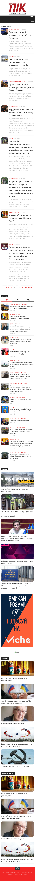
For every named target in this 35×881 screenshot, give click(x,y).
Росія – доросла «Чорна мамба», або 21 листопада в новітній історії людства (21, 431)
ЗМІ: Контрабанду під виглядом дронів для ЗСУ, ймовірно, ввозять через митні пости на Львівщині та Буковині (16, 586)
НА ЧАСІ (24, 81)
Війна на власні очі (16, 383)
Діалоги (12, 324)
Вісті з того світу (15, 372)
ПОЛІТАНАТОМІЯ (20, 397)
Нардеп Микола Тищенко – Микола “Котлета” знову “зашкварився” (21, 112)
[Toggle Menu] (32, 21)
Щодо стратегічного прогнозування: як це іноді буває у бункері (21, 87)
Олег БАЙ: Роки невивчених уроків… (13, 723)
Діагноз (11, 212)
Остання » (28, 287)
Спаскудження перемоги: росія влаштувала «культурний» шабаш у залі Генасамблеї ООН (21, 353)
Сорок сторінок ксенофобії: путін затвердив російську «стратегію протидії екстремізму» (20, 411)
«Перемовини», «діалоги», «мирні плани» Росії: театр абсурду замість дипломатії (21, 341)
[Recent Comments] (28, 300)
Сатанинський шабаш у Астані (19, 420)
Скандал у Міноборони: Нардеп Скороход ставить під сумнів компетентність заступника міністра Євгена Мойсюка (21, 253)
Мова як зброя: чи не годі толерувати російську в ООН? (20, 218)
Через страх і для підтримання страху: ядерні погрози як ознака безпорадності (20, 456)
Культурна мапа (14, 29)
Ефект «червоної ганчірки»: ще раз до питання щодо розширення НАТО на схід (21, 364)
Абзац (11, 56)
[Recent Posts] (6, 300)
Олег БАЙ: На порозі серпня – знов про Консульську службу (18, 62)
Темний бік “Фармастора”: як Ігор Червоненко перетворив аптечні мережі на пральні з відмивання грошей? (21, 147)
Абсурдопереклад (15, 81)
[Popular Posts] (17, 300)
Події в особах (14, 106)
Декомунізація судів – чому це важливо (15, 766)
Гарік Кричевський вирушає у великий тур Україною (20, 35)
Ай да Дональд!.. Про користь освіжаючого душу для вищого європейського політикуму (20, 376)
